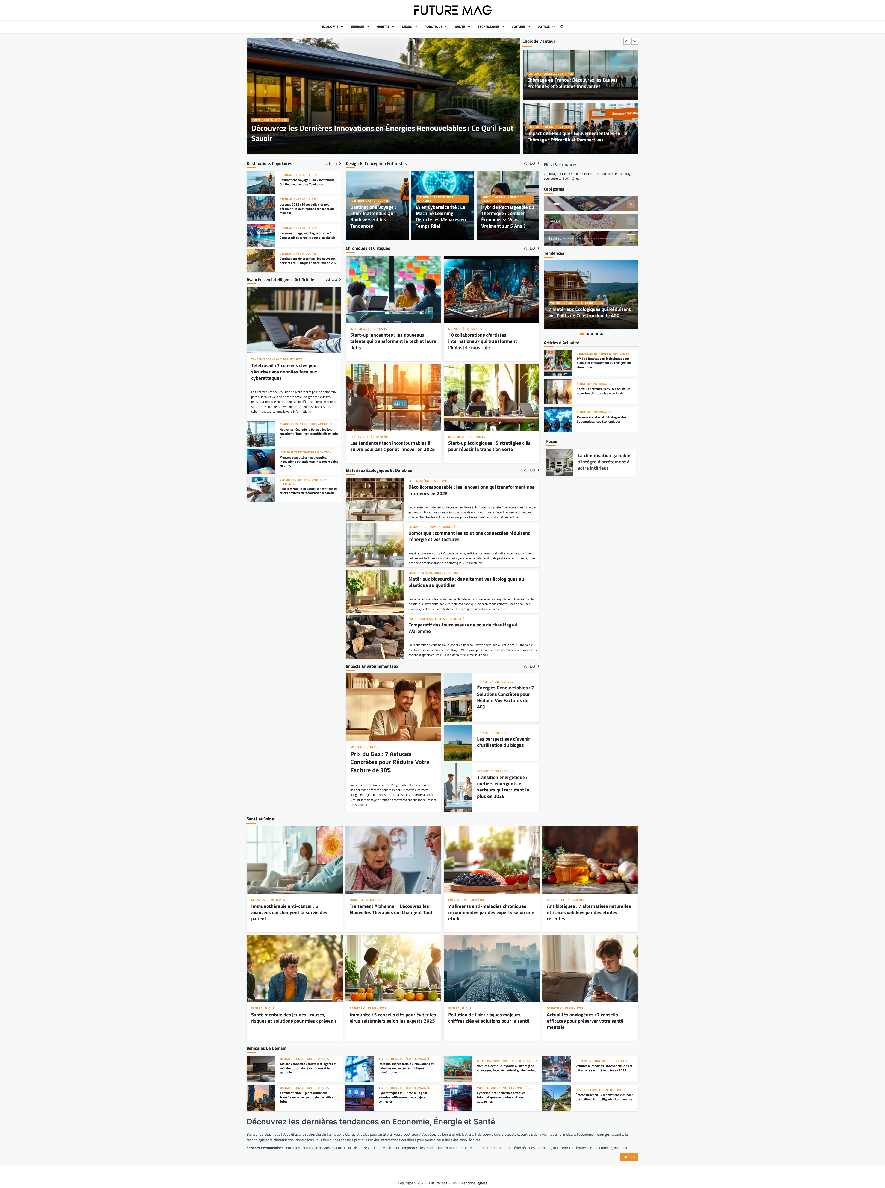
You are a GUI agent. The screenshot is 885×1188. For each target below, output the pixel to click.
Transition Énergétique (270, 120)
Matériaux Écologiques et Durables (576, 303)
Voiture (518, 26)
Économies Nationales (594, 356)
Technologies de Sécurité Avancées (436, 199)
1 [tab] (582, 334)
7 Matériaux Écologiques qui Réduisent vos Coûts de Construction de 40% (590, 312)
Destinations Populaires (370, 201)
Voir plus (629, 1156)
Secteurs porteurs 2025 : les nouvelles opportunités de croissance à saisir (604, 363)
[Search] (562, 26)
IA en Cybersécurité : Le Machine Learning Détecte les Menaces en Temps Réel (441, 216)
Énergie (357, 26)
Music (407, 26)
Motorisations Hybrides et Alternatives (502, 199)
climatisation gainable (607, 455)
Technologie (488, 26)
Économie (330, 26)
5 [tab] (601, 334)
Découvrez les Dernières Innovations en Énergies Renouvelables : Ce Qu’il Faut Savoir (382, 133)
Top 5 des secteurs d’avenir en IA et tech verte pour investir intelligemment (605, 419)
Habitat (383, 26)
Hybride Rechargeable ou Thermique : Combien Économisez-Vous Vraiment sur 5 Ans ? (507, 216)
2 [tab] (588, 334)
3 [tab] (592, 334)
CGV (454, 1183)
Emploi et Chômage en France (550, 74)
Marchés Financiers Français (599, 412)
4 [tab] (597, 334)
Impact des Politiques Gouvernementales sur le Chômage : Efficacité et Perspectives (577, 83)
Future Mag (438, 1183)
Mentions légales (474, 1183)
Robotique (433, 26)
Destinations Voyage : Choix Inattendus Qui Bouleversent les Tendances (373, 216)
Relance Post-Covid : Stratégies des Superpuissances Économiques (601, 391)
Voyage (544, 26)
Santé (460, 26)
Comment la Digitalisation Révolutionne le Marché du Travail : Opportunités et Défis (580, 136)
